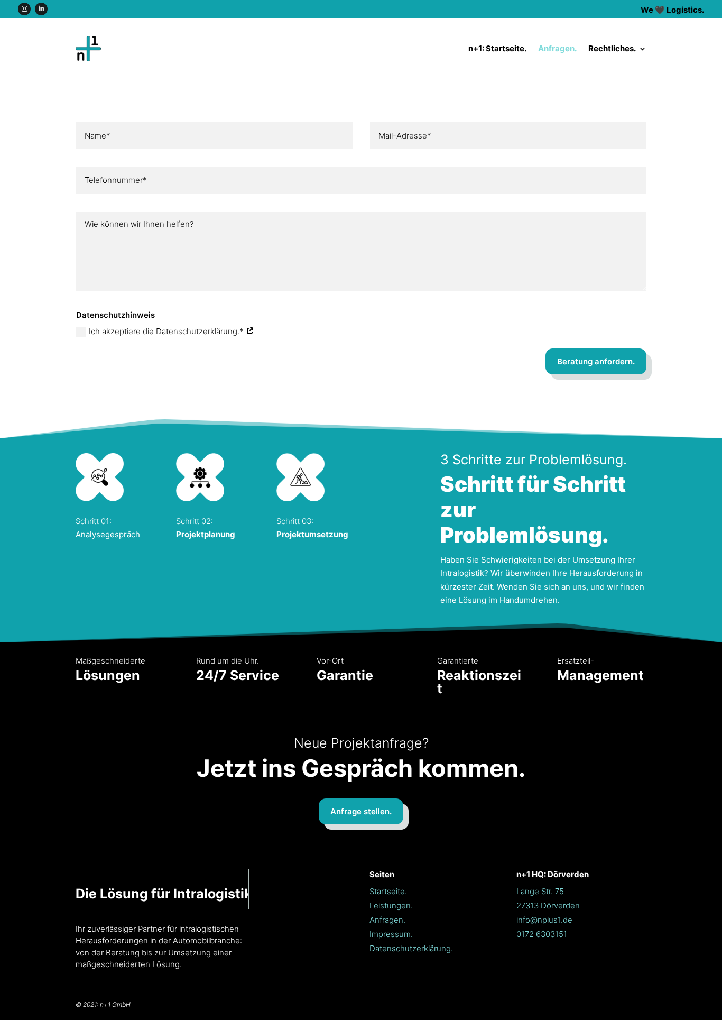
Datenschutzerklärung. (411, 948)
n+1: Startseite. (497, 48)
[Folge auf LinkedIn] (41, 9)
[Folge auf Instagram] (24, 9)
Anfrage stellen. (361, 811)
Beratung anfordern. (596, 361)
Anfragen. (557, 48)
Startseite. (388, 891)
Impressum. (391, 934)
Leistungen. (391, 905)
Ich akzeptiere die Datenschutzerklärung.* (167, 331)
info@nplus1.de (544, 920)
